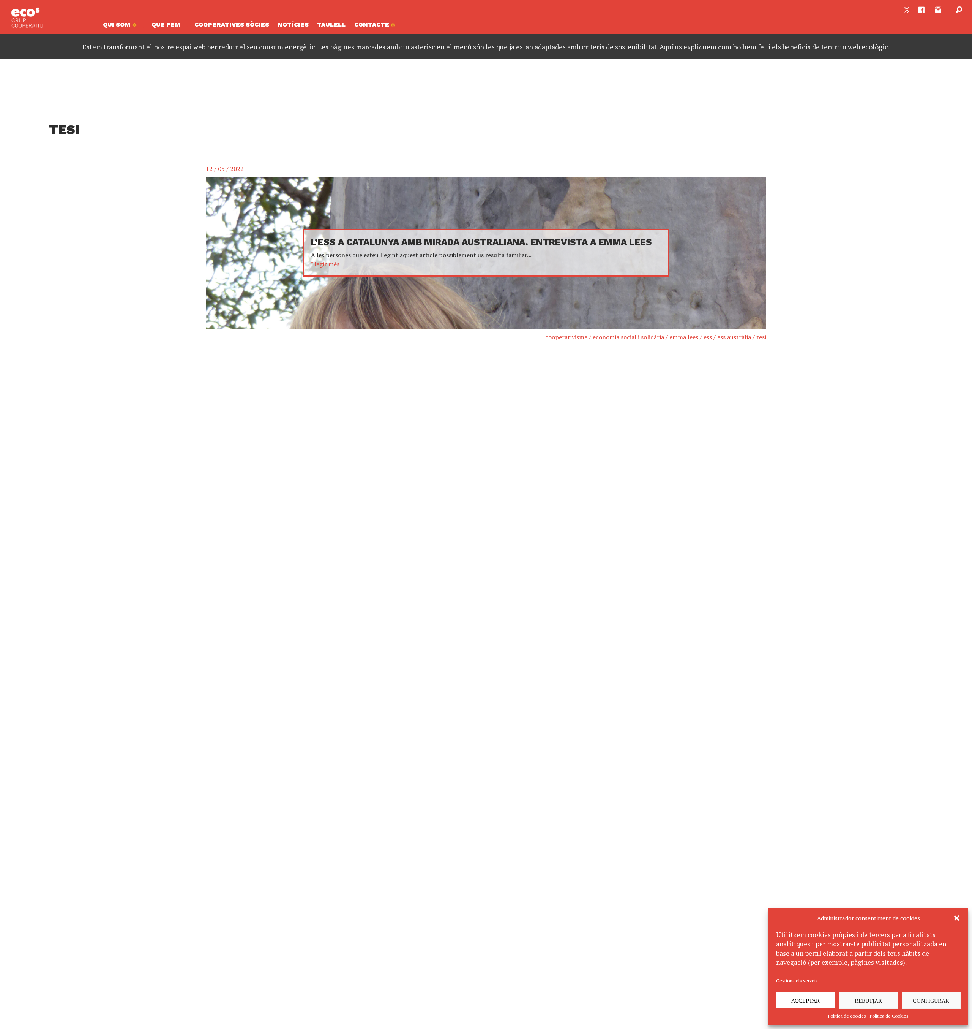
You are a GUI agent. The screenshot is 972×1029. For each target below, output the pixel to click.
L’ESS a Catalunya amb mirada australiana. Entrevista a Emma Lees (481, 242)
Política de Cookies (889, 1016)
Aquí (667, 46)
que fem (166, 24)
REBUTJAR (868, 1000)
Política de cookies (847, 1016)
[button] (957, 918)
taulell (331, 24)
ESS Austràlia (734, 337)
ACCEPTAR (805, 1000)
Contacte (372, 24)
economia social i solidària (628, 337)
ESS (708, 337)
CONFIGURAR (931, 1000)
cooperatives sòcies (231, 24)
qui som (117, 24)
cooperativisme (566, 337)
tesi (761, 337)
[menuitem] (123, 26)
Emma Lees (683, 337)
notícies (293, 24)
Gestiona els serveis (797, 980)
